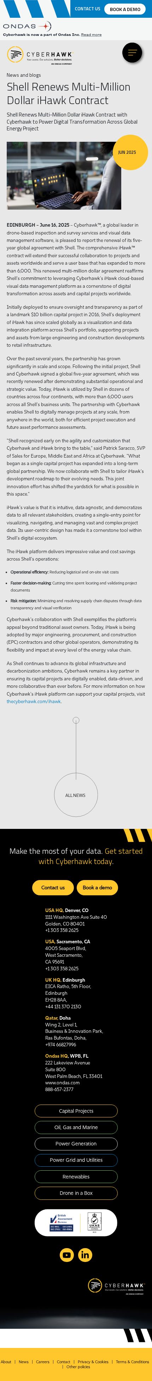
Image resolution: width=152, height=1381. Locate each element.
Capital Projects (76, 1111)
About (6, 1361)
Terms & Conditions (132, 1361)
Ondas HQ (56, 1056)
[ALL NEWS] (76, 766)
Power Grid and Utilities (76, 1160)
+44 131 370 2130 (63, 1006)
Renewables (76, 1177)
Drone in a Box (76, 1193)
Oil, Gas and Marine (76, 1127)
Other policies (78, 1366)
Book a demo (125, 9)
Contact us (87, 9)
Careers (42, 1361)
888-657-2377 (59, 1089)
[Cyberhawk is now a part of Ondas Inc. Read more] (75, 35)
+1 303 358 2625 (61, 930)
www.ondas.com (62, 1082)
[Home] (40, 55)
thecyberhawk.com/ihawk (34, 701)
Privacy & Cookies (93, 1361)
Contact (63, 1361)
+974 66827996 (60, 1044)
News (24, 1361)
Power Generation (76, 1143)
